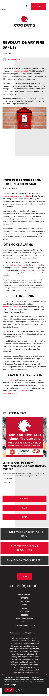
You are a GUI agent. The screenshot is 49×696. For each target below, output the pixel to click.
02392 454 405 (22, 390)
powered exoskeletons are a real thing (17, 196)
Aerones (6, 331)
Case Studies (24, 601)
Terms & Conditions (24, 618)
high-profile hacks (29, 270)
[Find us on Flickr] (29, 586)
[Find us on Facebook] (12, 586)
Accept (9, 690)
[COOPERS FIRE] (24, 22)
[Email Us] (35, 586)
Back (24, 508)
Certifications (24, 594)
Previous (24, 499)
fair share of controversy (12, 307)
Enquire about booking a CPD (24, 560)
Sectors (24, 615)
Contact (38, 6)
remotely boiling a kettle (12, 265)
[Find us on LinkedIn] (18, 586)
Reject (20, 690)
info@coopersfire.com (11, 393)
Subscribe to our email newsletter (24, 547)
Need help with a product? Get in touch (24, 533)
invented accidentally (21, 71)
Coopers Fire (9, 380)
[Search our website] (26, 6)
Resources (24, 611)
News (24, 608)
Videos (24, 605)
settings (13, 685)
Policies (24, 622)
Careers (24, 598)
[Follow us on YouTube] (24, 586)
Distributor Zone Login (24, 625)
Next (24, 517)
